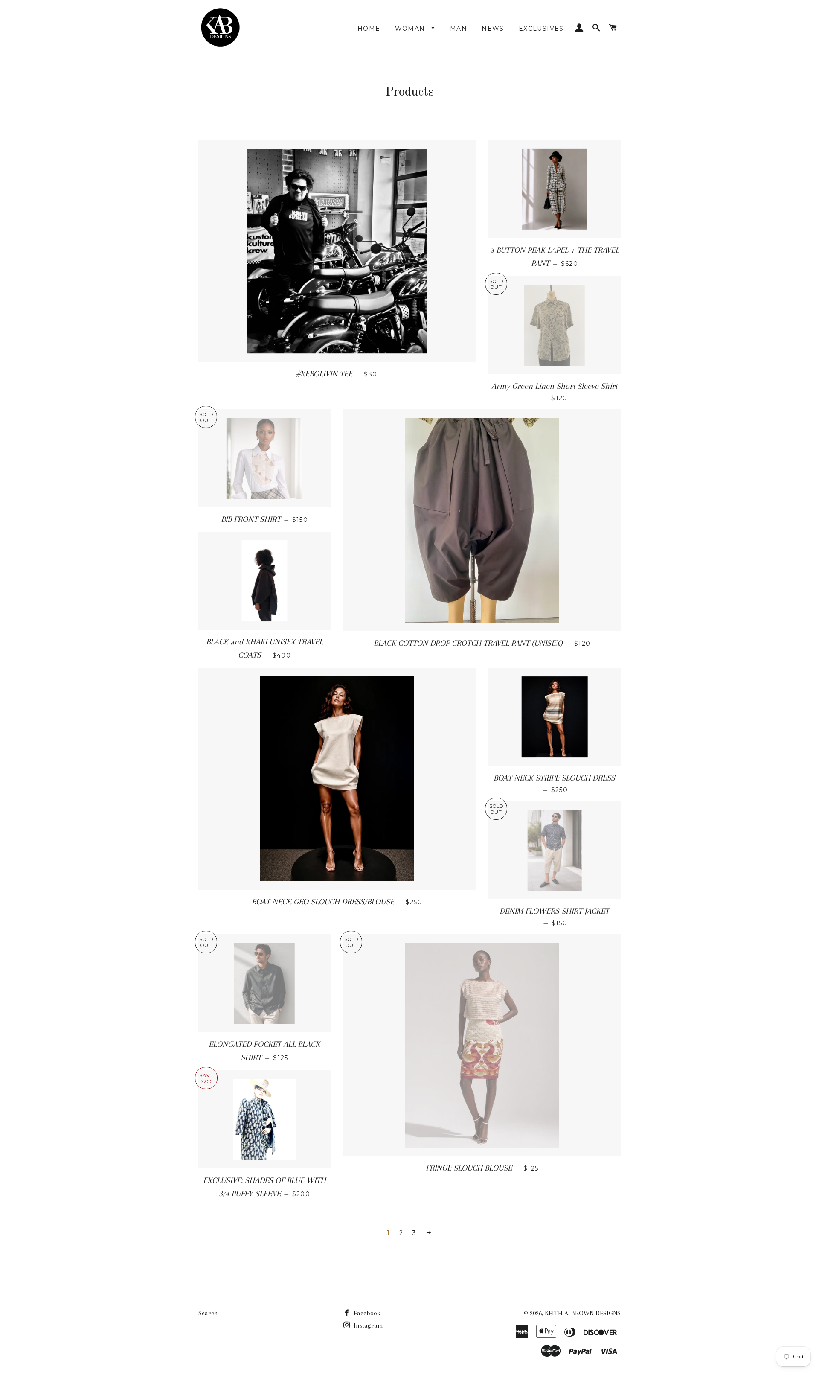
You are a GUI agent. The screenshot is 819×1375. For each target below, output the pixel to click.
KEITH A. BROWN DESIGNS (583, 1313)
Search (208, 1313)
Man (458, 28)
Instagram (367, 1325)
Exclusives (541, 28)
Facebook (366, 1313)
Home (368, 28)
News (493, 28)
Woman (411, 28)
